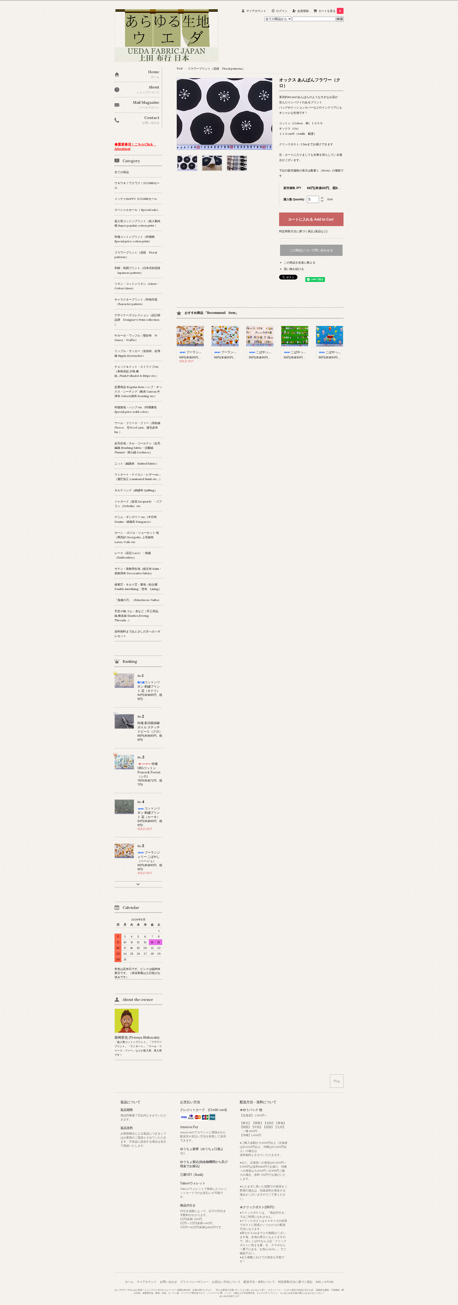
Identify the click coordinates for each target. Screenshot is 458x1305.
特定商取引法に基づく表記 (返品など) (303, 231)
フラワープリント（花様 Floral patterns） (216, 68)
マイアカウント (256, 11)
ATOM (328, 1282)
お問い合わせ (168, 1282)
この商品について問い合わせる (311, 250)
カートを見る (329, 11)
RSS (318, 1282)
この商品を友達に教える (299, 262)
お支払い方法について (226, 1282)
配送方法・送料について (259, 1282)
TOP (180, 68)
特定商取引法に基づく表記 (295, 1282)
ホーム (129, 1282)
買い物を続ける (294, 269)
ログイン (281, 11)
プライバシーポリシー (194, 1282)
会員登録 (303, 11)
